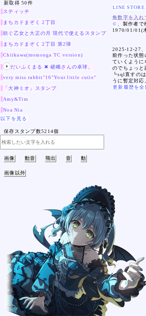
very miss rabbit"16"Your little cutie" (49, 77)
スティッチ (16, 11)
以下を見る (13, 118)
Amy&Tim (15, 99)
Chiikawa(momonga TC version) (43, 55)
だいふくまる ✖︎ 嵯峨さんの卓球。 (51, 67)
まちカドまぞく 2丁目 (29, 22)
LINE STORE (129, 7)
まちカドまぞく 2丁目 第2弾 (37, 44)
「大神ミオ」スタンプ (30, 88)
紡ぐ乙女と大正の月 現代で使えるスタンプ (54, 33)
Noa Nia (13, 110)
